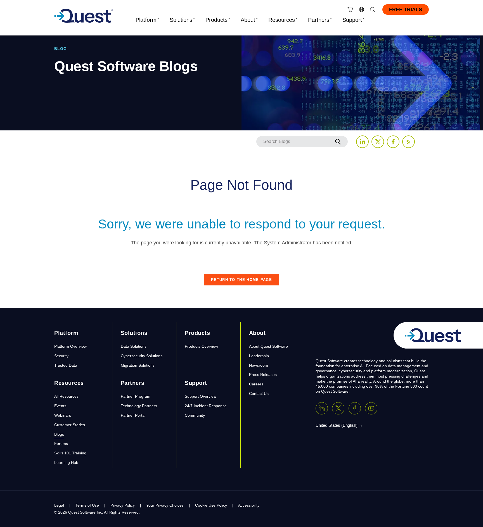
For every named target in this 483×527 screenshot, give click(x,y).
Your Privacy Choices (165, 505)
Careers (256, 384)
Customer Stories (69, 425)
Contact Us (259, 393)
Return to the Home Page (241, 280)
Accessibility (248, 505)
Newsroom (258, 365)
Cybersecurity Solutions (141, 356)
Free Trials (405, 9)
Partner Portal (133, 415)
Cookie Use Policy (211, 505)
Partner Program (135, 396)
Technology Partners (139, 406)
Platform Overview (70, 346)
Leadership (259, 356)
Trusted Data (65, 365)
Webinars (62, 415)
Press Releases (263, 374)
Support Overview (200, 396)
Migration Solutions (138, 365)
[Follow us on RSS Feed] (408, 141)
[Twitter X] (338, 408)
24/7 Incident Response (206, 406)
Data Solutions (133, 346)
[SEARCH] (338, 141)
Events (60, 406)
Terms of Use (87, 505)
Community (195, 415)
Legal (59, 505)
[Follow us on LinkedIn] (362, 141)
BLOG (60, 48)
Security (61, 356)
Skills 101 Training (70, 453)
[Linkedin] (322, 408)
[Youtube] (371, 408)
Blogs (59, 434)
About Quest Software (268, 346)
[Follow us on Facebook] (393, 141)
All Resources (66, 396)
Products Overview (201, 346)
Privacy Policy (122, 505)
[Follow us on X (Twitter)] (377, 141)
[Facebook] (355, 408)
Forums (61, 443)
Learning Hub (66, 462)
